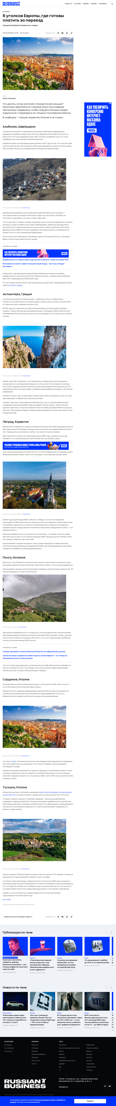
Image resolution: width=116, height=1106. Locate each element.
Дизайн (62, 1064)
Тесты (34, 1064)
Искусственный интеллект (69, 1048)
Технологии (91, 1067)
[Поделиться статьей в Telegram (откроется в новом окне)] (58, 33)
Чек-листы (36, 1060)
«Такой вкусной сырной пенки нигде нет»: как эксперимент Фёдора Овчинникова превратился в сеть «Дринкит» (42, 964)
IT (59, 1070)
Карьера (62, 1057)
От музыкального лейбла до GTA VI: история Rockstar (97, 961)
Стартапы (90, 1064)
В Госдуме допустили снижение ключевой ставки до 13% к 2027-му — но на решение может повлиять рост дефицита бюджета (69, 1020)
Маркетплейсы (92, 1048)
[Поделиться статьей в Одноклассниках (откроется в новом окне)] (67, 33)
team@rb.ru (63, 1087)
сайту (14, 761)
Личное (89, 1054)
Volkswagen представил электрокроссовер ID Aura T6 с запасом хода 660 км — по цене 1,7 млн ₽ (15, 1019)
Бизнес (62, 1054)
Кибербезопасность (67, 1060)
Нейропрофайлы (38, 1054)
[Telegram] (105, 1086)
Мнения (86, 3)
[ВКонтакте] (110, 1086)
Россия (89, 1060)
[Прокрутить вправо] (111, 932)
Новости (68, 3)
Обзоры (94, 3)
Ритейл (89, 1057)
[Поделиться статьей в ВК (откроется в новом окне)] (62, 33)
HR (60, 1067)
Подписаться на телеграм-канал (17, 917)
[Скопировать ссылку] (71, 33)
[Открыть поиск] (112, 4)
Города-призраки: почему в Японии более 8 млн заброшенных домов (34, 651)
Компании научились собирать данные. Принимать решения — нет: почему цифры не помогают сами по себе (15, 964)
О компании (9, 1048)
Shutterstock (26, 207)
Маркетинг (90, 1045)
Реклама (62, 1045)
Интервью (103, 3)
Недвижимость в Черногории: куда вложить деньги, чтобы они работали (35, 260)
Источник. (7, 899)
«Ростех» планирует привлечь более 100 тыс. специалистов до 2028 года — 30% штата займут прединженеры (42, 1020)
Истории (77, 3)
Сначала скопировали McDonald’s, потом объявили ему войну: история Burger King (67, 963)
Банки (61, 1051)
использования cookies (46, 1100)
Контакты (8, 1051)
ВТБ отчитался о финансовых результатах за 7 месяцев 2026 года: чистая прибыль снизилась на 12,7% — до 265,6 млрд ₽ (97, 1020)
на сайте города (15, 285)
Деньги (89, 1051)
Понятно (90, 1101)
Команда (8, 1045)
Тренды (89, 1070)
